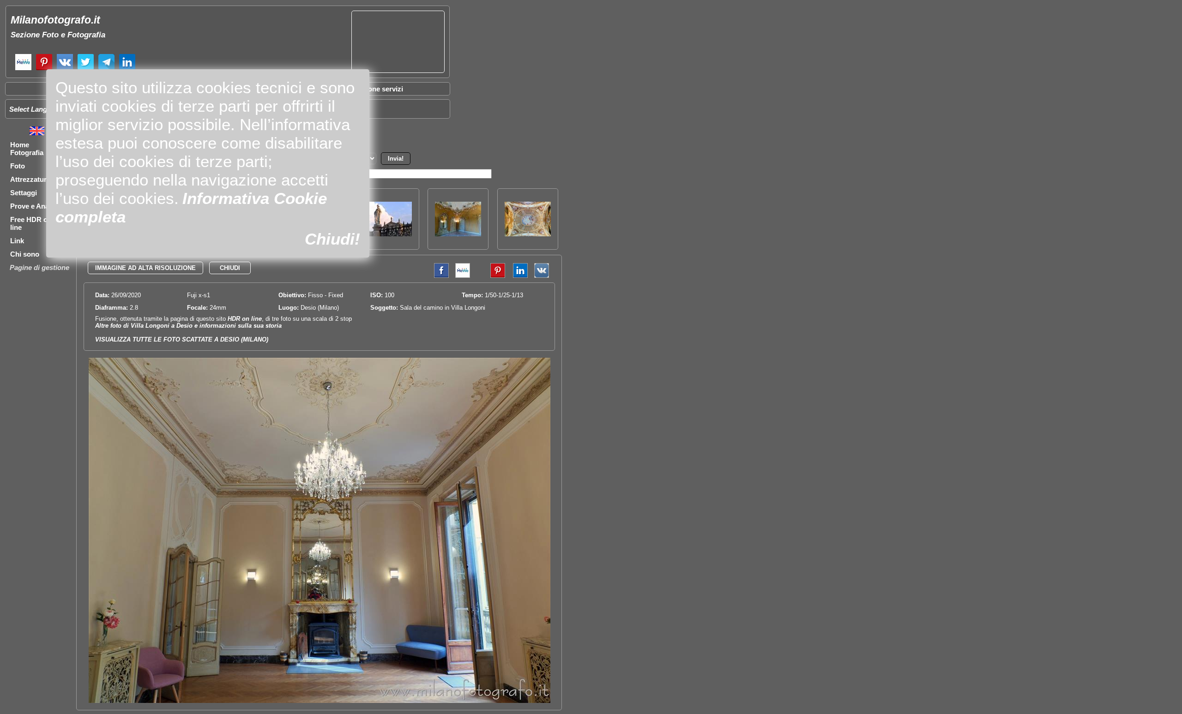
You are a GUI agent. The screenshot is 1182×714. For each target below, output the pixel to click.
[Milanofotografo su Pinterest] (44, 69)
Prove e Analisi (34, 206)
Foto (17, 166)
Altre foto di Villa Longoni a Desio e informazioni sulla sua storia (188, 325)
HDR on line (245, 318)
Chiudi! (332, 239)
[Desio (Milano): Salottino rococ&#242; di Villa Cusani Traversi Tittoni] (458, 234)
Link (17, 241)
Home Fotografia (26, 148)
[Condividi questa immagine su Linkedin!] (518, 275)
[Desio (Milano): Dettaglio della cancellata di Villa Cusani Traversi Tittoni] (389, 234)
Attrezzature (30, 179)
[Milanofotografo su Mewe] (23, 69)
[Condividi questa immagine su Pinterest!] (490, 275)
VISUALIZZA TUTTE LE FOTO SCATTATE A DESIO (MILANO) (181, 339)
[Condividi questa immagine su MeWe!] (463, 275)
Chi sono (24, 254)
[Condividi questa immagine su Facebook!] (439, 275)
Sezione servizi (378, 89)
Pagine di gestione (39, 267)
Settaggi (23, 193)
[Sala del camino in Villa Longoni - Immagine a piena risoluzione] (319, 700)
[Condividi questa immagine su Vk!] (542, 275)
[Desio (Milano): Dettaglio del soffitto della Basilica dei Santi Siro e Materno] (528, 234)
